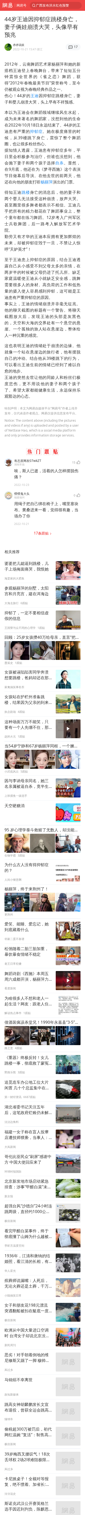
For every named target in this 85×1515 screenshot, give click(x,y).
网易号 (21, 5)
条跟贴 (42, 533)
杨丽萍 (47, 182)
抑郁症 (36, 131)
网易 (7, 5)
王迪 (34, 95)
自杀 (59, 163)
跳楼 (25, 192)
